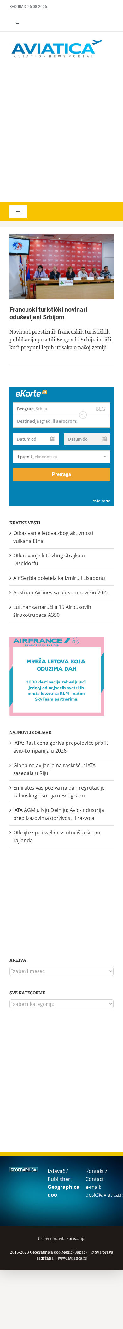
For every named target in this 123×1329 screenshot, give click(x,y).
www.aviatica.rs (72, 1258)
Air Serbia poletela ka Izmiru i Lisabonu (59, 577)
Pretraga (61, 474)
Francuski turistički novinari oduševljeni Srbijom (48, 313)
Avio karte (101, 500)
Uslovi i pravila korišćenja (61, 1238)
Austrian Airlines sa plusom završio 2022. (61, 592)
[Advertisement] (61, 131)
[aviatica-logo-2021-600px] (56, 40)
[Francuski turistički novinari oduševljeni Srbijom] (61, 266)
